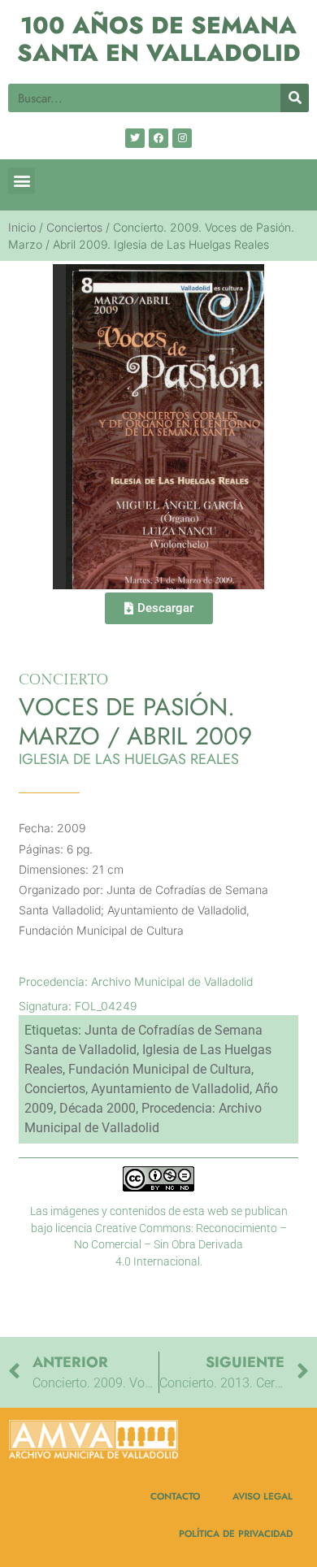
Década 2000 (97, 1108)
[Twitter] (135, 138)
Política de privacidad (236, 1533)
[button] (21, 180)
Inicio (22, 227)
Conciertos (74, 227)
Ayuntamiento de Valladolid (170, 1088)
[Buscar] (294, 98)
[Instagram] (182, 138)
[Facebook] (158, 138)
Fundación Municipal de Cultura (159, 1069)
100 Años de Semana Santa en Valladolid (159, 39)
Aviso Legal (262, 1496)
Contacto (175, 1496)
